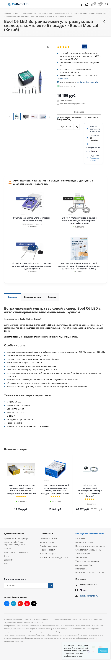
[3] (63, 47)
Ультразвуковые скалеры (87, 561)
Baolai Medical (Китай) (87, 82)
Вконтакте (6, 603)
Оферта (7, 548)
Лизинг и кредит (47, 549)
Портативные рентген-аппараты (90, 572)
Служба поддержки (48, 546)
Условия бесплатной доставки (54, 557)
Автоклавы (80, 538)
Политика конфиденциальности (73, 654)
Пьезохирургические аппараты (90, 546)
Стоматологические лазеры (88, 549)
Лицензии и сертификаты (16, 552)
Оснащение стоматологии (89, 533)
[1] (58, 47)
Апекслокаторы (82, 553)
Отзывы (8, 556)
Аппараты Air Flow (84, 565)
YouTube (20, 603)
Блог (6, 563)
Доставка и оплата (94, 159)
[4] (66, 47)
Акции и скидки (47, 542)
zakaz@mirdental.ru (89, 596)
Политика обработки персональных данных (14, 543)
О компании (46, 533)
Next (50, 117)
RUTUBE (34, 603)
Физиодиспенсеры (84, 542)
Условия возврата (48, 553)
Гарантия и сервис (48, 538)
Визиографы (81, 568)
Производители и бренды (16, 538)
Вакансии (8, 560)
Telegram (13, 603)
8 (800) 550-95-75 (93, 147)
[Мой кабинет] (86, 4)
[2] (61, 47)
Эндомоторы (81, 557)
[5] (68, 47)
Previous (10, 117)
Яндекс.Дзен (27, 603)
